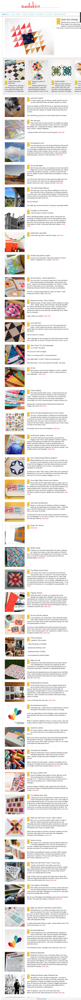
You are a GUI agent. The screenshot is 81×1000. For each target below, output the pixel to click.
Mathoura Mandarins (38, 953)
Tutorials (24, 14)
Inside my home (36, 840)
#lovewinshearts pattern (39, 705)
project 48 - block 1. (37, 525)
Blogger (44, 999)
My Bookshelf (40, 14)
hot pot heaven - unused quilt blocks (43, 278)
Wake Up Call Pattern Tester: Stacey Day (45, 863)
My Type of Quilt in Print (39, 773)
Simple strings (35, 548)
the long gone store (37, 143)
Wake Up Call (35, 660)
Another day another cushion (40, 255)
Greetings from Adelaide (39, 750)
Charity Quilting (36, 390)
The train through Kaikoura (40, 188)
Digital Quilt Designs (60, 14)
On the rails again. (37, 165)
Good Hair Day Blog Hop (39, 503)
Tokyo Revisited (36, 638)
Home (13, 14)
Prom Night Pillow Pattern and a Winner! (44, 480)
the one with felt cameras (39, 615)
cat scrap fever (36, 323)
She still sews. (35, 120)
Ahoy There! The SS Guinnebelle (42, 345)
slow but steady (69, 19)
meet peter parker (37, 98)
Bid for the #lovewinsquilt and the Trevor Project (47, 413)
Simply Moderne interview (39, 683)
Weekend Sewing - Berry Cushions (42, 300)
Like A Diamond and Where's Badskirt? (44, 458)
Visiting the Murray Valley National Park (44, 975)
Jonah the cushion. (37, 728)
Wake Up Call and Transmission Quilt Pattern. (46, 908)
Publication (32, 14)
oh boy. (33, 368)
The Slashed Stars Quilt (39, 795)
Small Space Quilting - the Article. (42, 435)
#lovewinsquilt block (37, 930)
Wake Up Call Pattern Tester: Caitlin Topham (46, 818)
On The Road (49, 14)
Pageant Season (36, 593)
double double (60, 81)
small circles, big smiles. (39, 233)
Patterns (18, 14)
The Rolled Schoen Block (39, 570)
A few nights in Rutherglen (40, 885)
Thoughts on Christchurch (39, 210)
